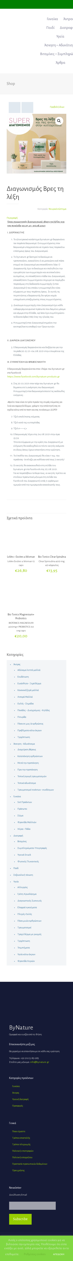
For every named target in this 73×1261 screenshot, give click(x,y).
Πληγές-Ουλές (24, 914)
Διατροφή (18, 835)
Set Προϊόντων (24, 802)
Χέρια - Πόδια (23, 829)
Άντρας (16, 664)
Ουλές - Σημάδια (25, 703)
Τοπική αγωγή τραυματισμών (31, 776)
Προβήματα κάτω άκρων (29, 730)
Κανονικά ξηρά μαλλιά (28, 690)
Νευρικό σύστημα (57, 209)
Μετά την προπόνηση (28, 763)
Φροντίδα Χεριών (26, 961)
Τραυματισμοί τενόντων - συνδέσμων (35, 790)
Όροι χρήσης (18, 1170)
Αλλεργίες (22, 887)
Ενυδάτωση (23, 677)
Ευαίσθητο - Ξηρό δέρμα (29, 683)
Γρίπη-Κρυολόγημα (26, 894)
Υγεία (16, 881)
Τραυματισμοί (24, 927)
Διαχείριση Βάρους (26, 749)
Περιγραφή (12, 218)
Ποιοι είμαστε (18, 1131)
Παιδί (15, 868)
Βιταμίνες (22, 841)
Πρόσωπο (22, 809)
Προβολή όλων (57, 107)
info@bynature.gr (39, 1062)
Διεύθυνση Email (18, 1195)
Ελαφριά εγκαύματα (27, 907)
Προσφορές (17, 1106)
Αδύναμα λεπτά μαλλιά (28, 670)
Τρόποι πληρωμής (21, 1144)
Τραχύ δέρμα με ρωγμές (29, 934)
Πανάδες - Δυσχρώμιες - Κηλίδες (33, 710)
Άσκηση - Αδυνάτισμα (24, 744)
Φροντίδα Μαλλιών (26, 822)
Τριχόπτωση (23, 737)
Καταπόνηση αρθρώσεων (30, 756)
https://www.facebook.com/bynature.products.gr (33, 376)
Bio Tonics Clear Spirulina (52, 556)
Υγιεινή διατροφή (20, 1099)
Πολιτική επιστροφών (22, 1151)
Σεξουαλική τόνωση (23, 875)
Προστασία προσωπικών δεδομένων (29, 1164)
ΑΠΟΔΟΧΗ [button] (58, 1254)
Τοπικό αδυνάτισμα (26, 783)
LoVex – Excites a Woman (21, 556)
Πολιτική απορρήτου (22, 1157)
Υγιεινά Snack (24, 855)
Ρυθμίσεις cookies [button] (35, 1254)
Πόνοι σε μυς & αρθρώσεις (30, 723)
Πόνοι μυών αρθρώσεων (29, 921)
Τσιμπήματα (23, 947)
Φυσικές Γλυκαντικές (28, 861)
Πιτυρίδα (21, 717)
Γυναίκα (17, 796)
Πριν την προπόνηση (27, 769)
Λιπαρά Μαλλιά (25, 697)
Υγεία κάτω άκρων (26, 954)
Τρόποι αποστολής (21, 1138)
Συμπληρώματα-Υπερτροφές (32, 848)
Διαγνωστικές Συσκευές (29, 900)
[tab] (36, 218)
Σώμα (20, 815)
